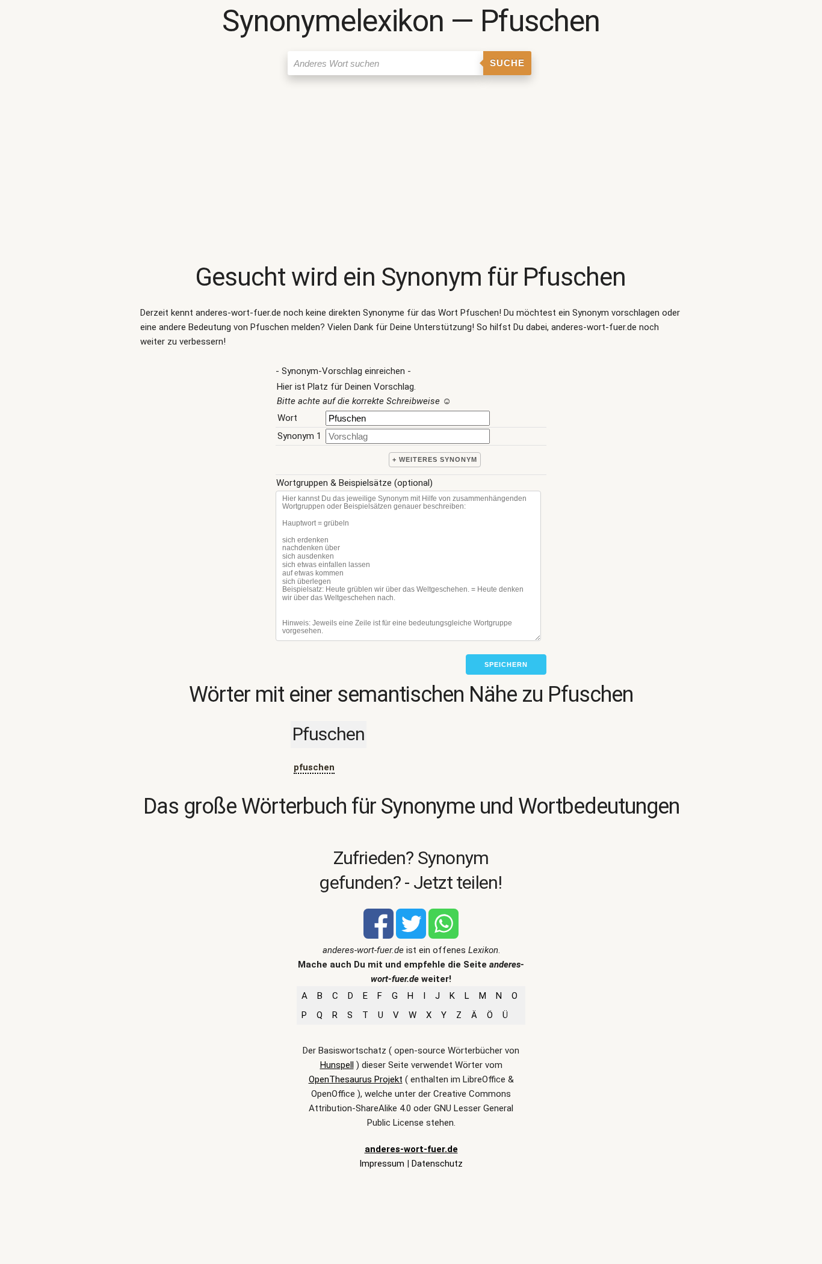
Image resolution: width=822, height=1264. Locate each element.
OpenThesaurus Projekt (356, 1079)
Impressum (381, 1163)
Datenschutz (437, 1163)
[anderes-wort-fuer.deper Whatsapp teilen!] (443, 935)
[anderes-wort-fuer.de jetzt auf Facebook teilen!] (378, 935)
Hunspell (337, 1065)
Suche (507, 63)
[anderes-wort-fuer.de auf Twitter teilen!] (411, 935)
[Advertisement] (411, 171)
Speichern (506, 664)
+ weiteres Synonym (434, 459)
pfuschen (314, 767)
